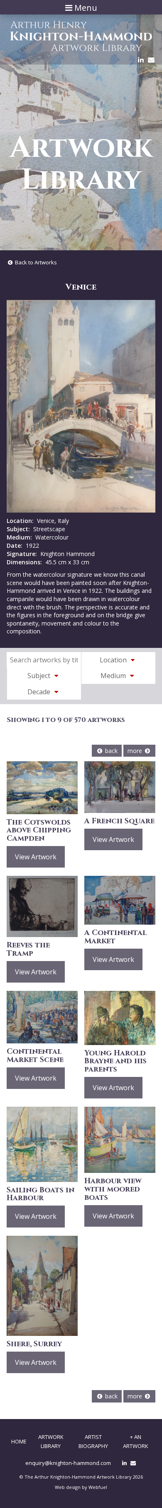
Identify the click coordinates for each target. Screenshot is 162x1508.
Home (19, 1441)
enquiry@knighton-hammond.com (68, 1463)
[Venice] (81, 406)
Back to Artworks (35, 262)
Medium (114, 675)
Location (114, 659)
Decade (39, 691)
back (110, 751)
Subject (39, 675)
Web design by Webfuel (81, 1487)
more (136, 751)
